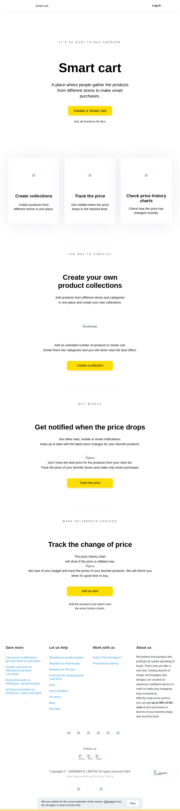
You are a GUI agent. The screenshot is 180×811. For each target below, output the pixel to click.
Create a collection (90, 365)
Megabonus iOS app (62, 669)
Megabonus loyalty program (66, 657)
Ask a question (58, 690)
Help (52, 684)
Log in (156, 5)
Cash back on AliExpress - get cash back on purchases (23, 659)
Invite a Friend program (107, 657)
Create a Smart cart (90, 111)
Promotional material (105, 663)
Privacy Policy (103, 776)
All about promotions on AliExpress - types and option (24, 691)
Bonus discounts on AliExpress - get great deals (23, 682)
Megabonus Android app (64, 663)
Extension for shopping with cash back (66, 677)
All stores (55, 696)
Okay (133, 803)
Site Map (54, 708)
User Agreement (77, 776)
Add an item (90, 591)
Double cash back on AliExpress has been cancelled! (19, 670)
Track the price (90, 483)
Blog (52, 702)
